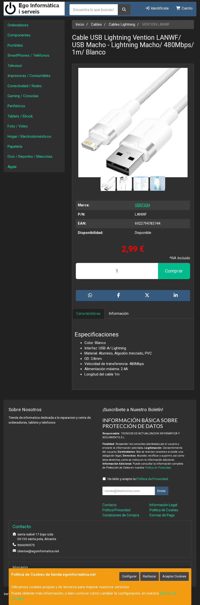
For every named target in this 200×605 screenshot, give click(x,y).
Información (119, 313)
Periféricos (16, 106)
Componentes (19, 35)
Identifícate (159, 8)
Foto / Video (18, 126)
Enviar (161, 491)
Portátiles (15, 45)
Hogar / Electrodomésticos (29, 136)
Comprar (174, 271)
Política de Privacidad (158, 467)
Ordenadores (18, 25)
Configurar (129, 576)
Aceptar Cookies (174, 576)
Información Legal (163, 505)
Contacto (109, 505)
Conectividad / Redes (25, 86)
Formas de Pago (162, 515)
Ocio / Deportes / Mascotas (30, 156)
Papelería (15, 146)
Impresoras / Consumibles (29, 75)
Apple (12, 167)
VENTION (142, 205)
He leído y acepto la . (138, 479)
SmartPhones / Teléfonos (28, 55)
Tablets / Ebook (20, 116)
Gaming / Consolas (23, 96)
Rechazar (149, 576)
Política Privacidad (116, 510)
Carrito (187, 8)
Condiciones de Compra (120, 515)
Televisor (15, 65)
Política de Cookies (164, 510)
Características (88, 313)
